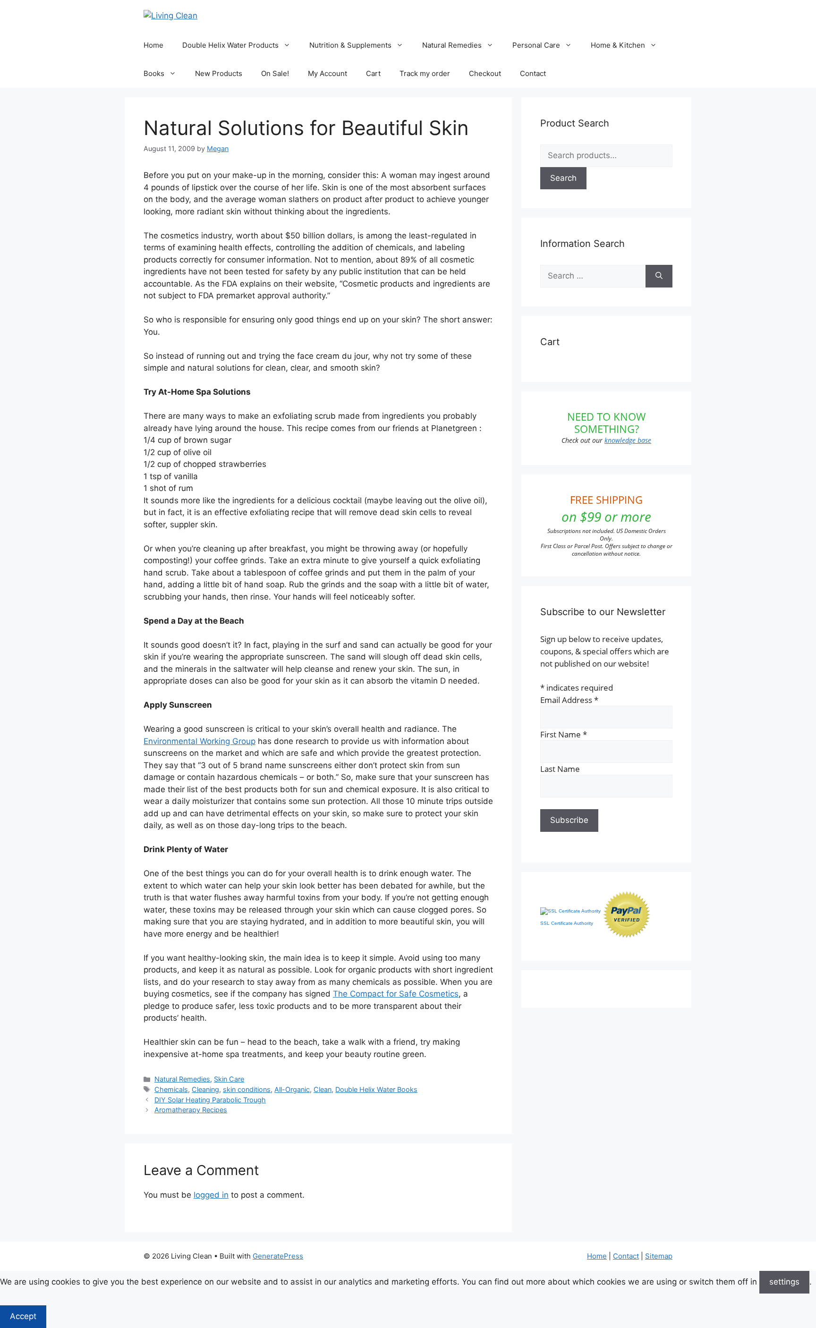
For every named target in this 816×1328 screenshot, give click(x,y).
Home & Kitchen (618, 45)
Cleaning (205, 1089)
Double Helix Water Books (376, 1089)
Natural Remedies (452, 45)
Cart (373, 73)
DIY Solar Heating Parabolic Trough (210, 1100)
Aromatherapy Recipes (190, 1110)
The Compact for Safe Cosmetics (396, 993)
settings (784, 1281)
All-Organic (292, 1089)
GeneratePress (278, 1256)
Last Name (560, 768)
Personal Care (536, 45)
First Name (563, 734)
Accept (23, 1316)
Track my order (425, 73)
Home (153, 45)
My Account (327, 73)
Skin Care (229, 1079)
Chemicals (171, 1089)
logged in (211, 1195)
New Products (218, 73)
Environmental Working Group (199, 741)
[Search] (659, 276)
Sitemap (658, 1256)
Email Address (569, 699)
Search (563, 178)
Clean (323, 1089)
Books (154, 73)
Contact (533, 73)
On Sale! (275, 73)
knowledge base (627, 440)
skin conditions (247, 1089)
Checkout (485, 73)
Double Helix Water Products (230, 45)
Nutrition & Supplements (350, 45)
